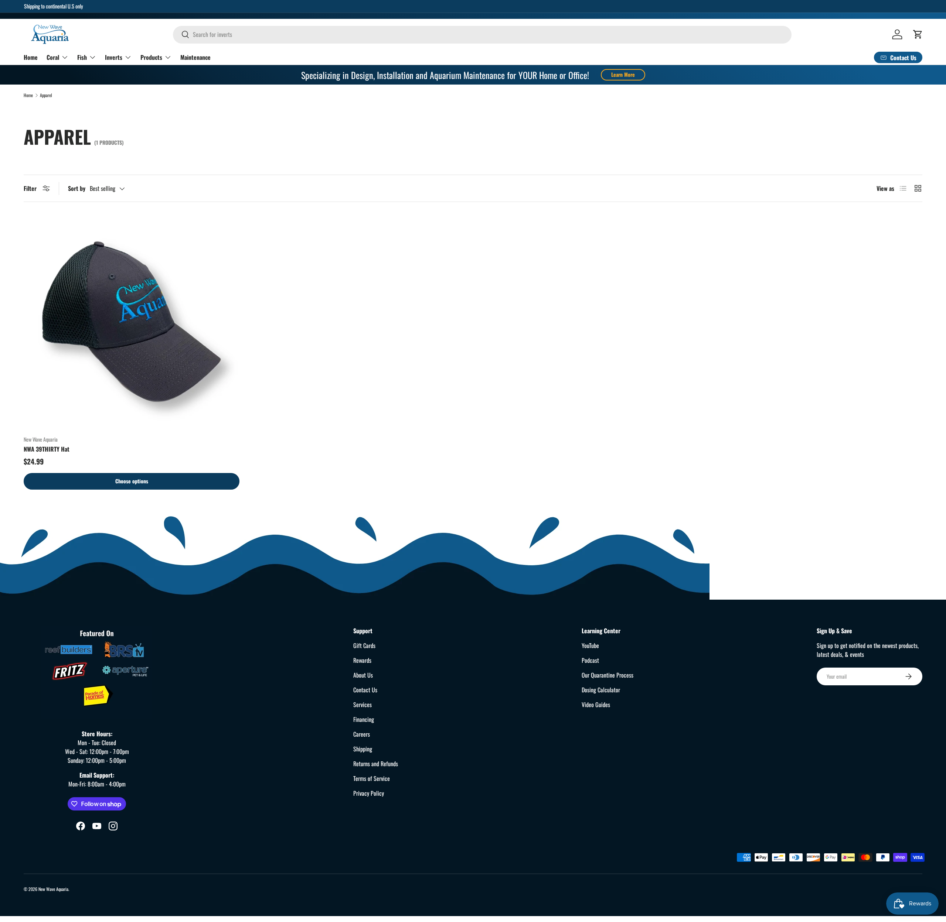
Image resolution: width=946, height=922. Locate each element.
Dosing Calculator (601, 689)
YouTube (590, 645)
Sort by (76, 188)
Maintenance (195, 56)
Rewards (362, 660)
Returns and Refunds (375, 763)
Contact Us (365, 689)
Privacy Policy (368, 793)
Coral (53, 56)
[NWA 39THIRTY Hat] (131, 321)
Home (31, 56)
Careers (361, 734)
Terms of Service (371, 778)
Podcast (590, 660)
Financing (363, 719)
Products (151, 56)
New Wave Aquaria (53, 889)
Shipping (362, 748)
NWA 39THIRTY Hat (46, 449)
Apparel (46, 95)
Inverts (113, 56)
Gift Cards (364, 645)
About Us (363, 675)
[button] (918, 34)
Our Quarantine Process (607, 675)
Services (362, 704)
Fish (82, 56)
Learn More (623, 74)
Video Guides (596, 704)
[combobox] (482, 34)
